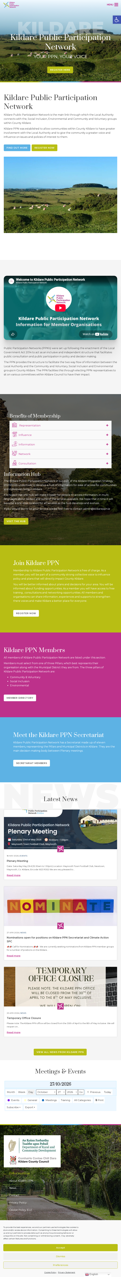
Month (11, 1092)
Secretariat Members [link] (31, 763)
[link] (117, 20)
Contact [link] (14, 1195)
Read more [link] (13, 875)
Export (29, 1107)
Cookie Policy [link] (50, 1272)
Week (21, 1092)
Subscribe (13, 1107)
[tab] (60, 425)
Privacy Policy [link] (18, 1202)
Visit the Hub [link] (16, 521)
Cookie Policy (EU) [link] (20, 1209)
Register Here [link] (60, 69)
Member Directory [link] (20, 697)
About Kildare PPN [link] (21, 1180)
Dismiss (60, 1256)
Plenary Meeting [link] (17, 860)
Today (107, 1092)
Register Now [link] (45, 147)
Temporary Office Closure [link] (24, 1018)
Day (30, 1092)
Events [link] (23, 856)
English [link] (93, 1274)
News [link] (23, 932)
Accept (60, 1247)
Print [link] (99, 1101)
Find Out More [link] (17, 147)
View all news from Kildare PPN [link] (60, 1052)
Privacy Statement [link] (66, 1272)
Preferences (60, 1265)
